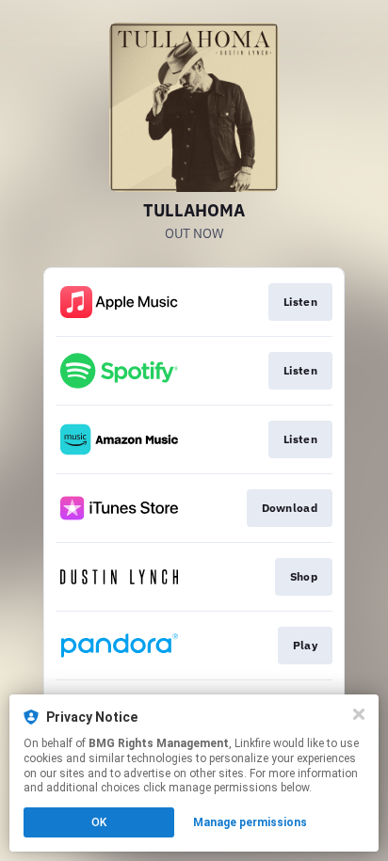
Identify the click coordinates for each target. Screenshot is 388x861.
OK (98, 822)
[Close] (359, 714)
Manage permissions (250, 822)
